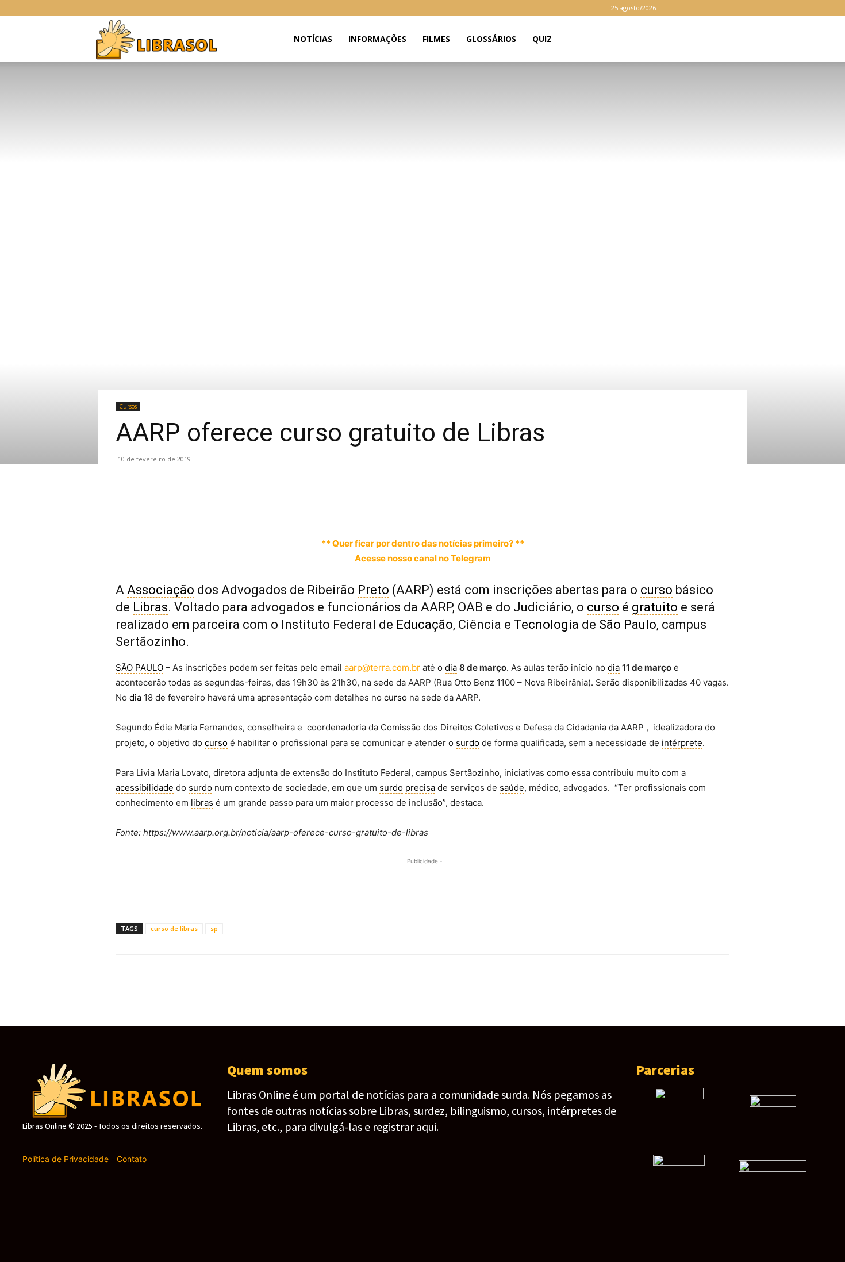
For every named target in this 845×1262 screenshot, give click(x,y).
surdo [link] (467, 742)
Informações (377, 38)
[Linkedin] (259, 503)
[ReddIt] (285, 503)
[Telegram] (720, 8)
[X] (739, 8)
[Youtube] (758, 8)
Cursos (128, 406)
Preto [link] (373, 590)
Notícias (313, 38)
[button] (753, 39)
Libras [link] (150, 607)
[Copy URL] (365, 503)
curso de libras (174, 928)
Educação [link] (424, 624)
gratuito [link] (655, 607)
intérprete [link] (682, 742)
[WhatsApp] (206, 503)
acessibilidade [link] (145, 787)
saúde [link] (512, 787)
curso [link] (656, 590)
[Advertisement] (422, 884)
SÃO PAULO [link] (139, 667)
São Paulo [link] (627, 624)
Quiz (542, 38)
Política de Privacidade (65, 1159)
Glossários (491, 38)
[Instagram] (701, 8)
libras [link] (202, 802)
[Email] (312, 503)
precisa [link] (420, 787)
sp (214, 928)
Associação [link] (160, 590)
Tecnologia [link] (546, 624)
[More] (392, 503)
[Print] (338, 503)
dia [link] (451, 667)
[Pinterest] (179, 503)
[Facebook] (683, 8)
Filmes (436, 38)
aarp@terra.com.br (382, 667)
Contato (132, 1159)
